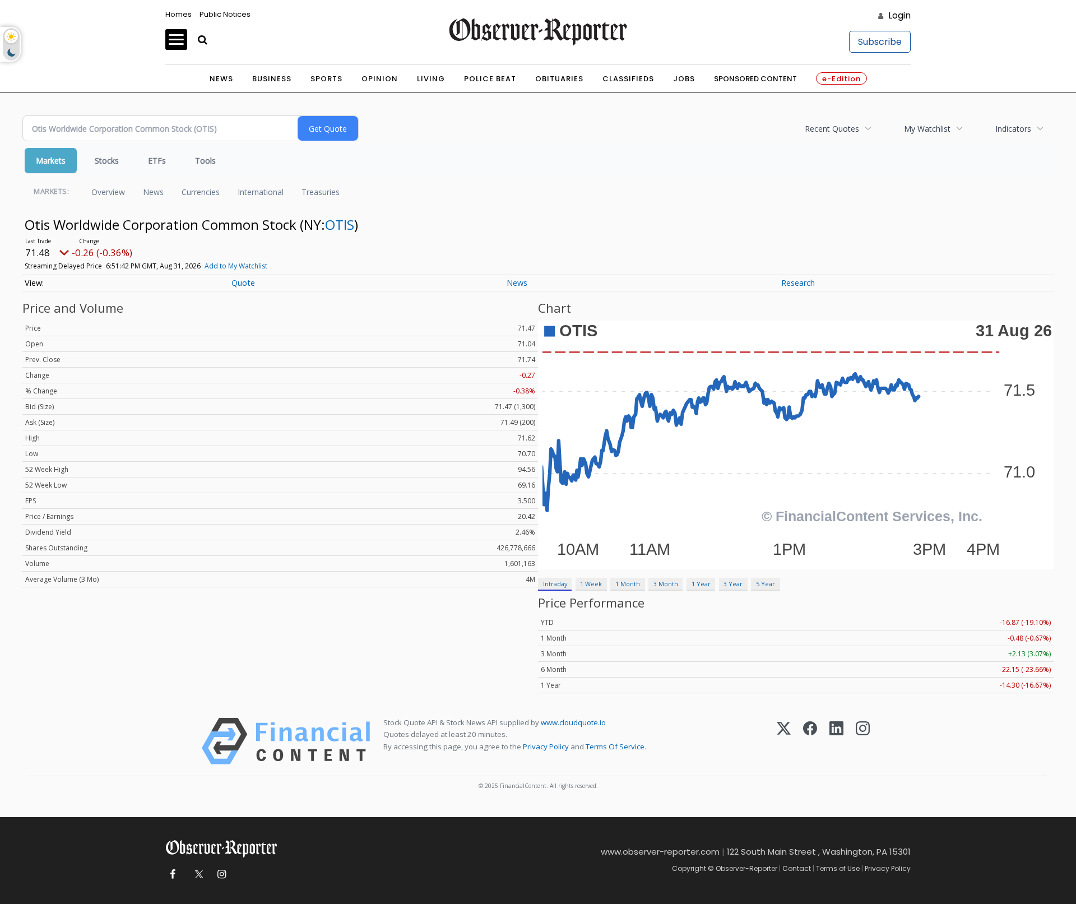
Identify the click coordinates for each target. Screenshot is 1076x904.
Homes (178, 14)
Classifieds (628, 78)
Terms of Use (838, 868)
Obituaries (559, 78)
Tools (205, 160)
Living (431, 78)
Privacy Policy (546, 746)
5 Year (765, 584)
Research (798, 282)
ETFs (157, 160)
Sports (326, 78)
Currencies (201, 192)
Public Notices (225, 14)
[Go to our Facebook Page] (172, 874)
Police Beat (490, 78)
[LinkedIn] (836, 741)
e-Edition (841, 78)
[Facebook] (810, 741)
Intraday (555, 584)
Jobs (684, 78)
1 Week (591, 584)
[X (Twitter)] (783, 741)
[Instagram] (862, 741)
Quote (243, 282)
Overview (108, 192)
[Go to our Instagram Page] (222, 874)
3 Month (665, 584)
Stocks (107, 160)
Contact (796, 868)
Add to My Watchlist (236, 266)
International (261, 192)
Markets (51, 160)
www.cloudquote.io (573, 722)
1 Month (627, 584)
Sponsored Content (755, 78)
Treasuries (321, 192)
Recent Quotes (832, 128)
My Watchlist (927, 128)
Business (271, 78)
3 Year (733, 584)
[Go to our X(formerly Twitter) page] (197, 874)
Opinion (379, 78)
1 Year (701, 584)
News (221, 78)
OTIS (339, 224)
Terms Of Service (615, 746)
